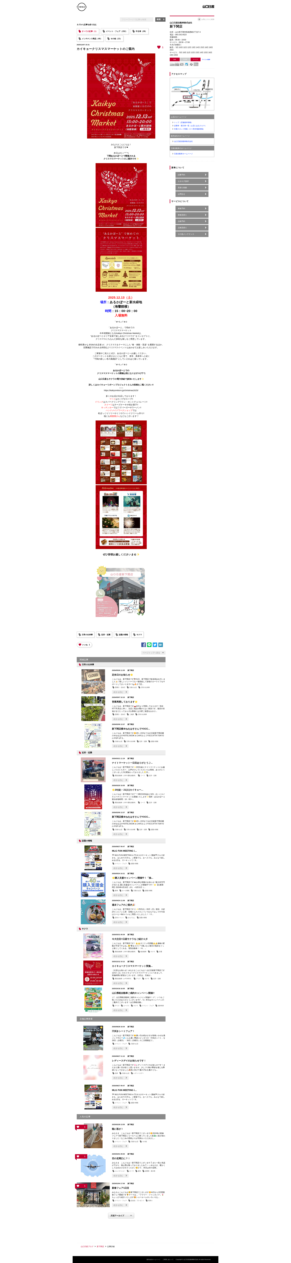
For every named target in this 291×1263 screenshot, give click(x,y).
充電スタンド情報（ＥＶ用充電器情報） (189, 129)
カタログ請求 (183, 181)
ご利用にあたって (168, 1259)
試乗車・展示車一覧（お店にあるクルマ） (190, 126)
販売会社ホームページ (153, 1259)
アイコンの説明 (206, 59)
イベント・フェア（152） (116, 31)
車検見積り (182, 215)
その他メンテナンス (186, 234)
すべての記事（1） (89, 31)
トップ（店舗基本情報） (183, 122)
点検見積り (182, 228)
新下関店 (100, 1246)
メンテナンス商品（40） (92, 39)
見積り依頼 (182, 188)
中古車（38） (141, 31)
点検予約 (181, 221)
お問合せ (181, 194)
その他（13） (116, 39)
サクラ (139, 635)
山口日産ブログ (87, 1246)
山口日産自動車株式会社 (183, 141)
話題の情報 (123, 635)
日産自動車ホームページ (183, 154)
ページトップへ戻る (151, 653)
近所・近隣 (105, 635)
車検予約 (181, 208)
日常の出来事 (87, 635)
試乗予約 (181, 175)
